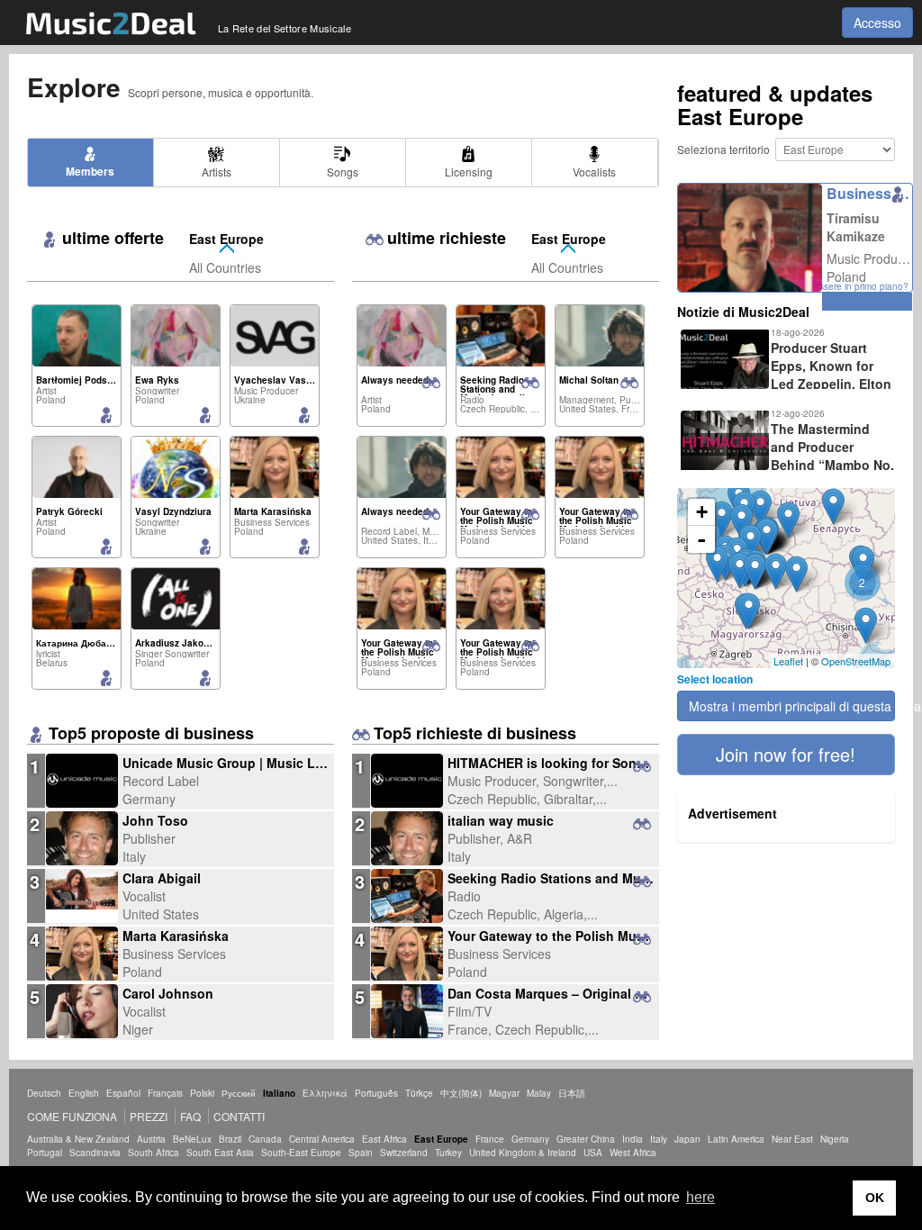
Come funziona (72, 1116)
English (83, 1093)
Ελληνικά (325, 1093)
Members (90, 171)
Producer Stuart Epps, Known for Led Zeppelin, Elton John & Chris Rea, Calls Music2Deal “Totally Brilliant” (784, 384)
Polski (202, 1093)
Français (165, 1093)
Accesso (877, 23)
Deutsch (44, 1093)
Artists (216, 171)
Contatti (239, 1116)
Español (123, 1093)
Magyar (504, 1093)
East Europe (226, 239)
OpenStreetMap (855, 661)
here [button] (700, 1197)
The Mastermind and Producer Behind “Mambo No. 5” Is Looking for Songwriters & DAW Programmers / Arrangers (785, 465)
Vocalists (594, 171)
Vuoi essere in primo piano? (850, 286)
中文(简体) (461, 1093)
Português (376, 1093)
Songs (342, 171)
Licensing (469, 171)
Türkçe (419, 1093)
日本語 (571, 1093)
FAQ (190, 1116)
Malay (539, 1093)
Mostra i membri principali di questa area (792, 706)
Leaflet (788, 661)
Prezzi (148, 1116)
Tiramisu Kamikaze (856, 227)
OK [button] (874, 1197)
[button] (786, 754)
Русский (238, 1093)
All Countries (225, 267)
